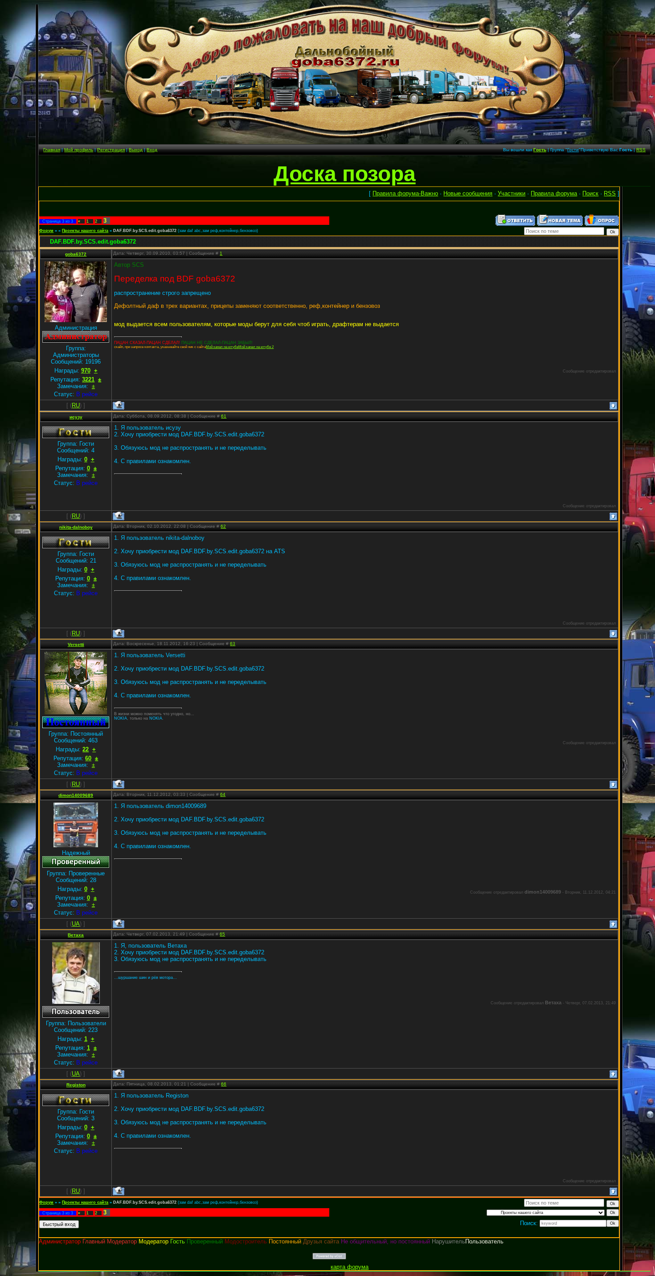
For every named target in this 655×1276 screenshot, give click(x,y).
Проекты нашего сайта (85, 230)
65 (222, 934)
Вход (152, 149)
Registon (76, 1084)
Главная (51, 149)
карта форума (349, 1267)
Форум (46, 230)
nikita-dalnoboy (76, 527)
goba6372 (75, 254)
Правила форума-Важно (405, 193)
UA (76, 923)
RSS (641, 149)
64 (222, 794)
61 (223, 416)
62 (223, 526)
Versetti (76, 644)
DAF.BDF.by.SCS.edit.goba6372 (144, 230)
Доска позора (345, 174)
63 (232, 643)
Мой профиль (78, 149)
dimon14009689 (75, 795)
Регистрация (111, 149)
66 (223, 1083)
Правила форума (554, 193)
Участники (511, 193)
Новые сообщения (467, 193)
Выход (136, 149)
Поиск (590, 193)
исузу (76, 416)
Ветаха (76, 934)
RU (76, 405)
